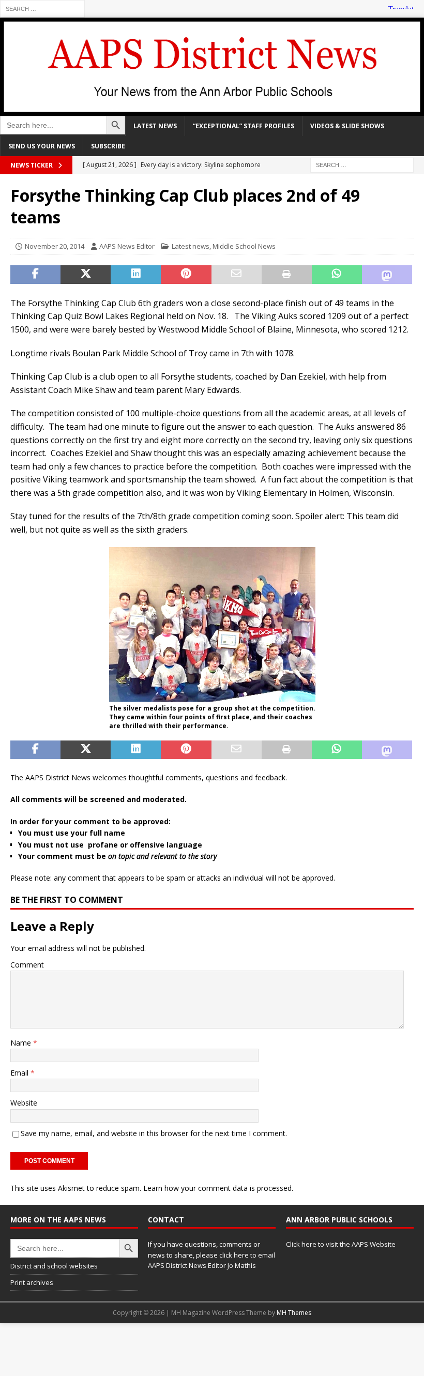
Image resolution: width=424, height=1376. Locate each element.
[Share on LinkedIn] (136, 274)
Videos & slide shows (347, 126)
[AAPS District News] (212, 109)
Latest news (155, 126)
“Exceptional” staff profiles (243, 126)
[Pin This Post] (186, 274)
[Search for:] (42, 8)
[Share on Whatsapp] (337, 274)
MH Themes (294, 1312)
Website (23, 1103)
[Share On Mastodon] (387, 274)
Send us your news (41, 146)
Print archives (31, 1282)
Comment (27, 965)
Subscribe (108, 146)
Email (20, 1073)
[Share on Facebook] (35, 274)
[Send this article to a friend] (236, 274)
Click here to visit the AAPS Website (341, 1244)
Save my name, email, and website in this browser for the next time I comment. (154, 1133)
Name (21, 1043)
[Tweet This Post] (85, 274)
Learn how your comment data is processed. (218, 1188)
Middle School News (244, 246)
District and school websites (54, 1266)
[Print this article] (287, 274)
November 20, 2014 (54, 246)
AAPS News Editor (127, 246)
